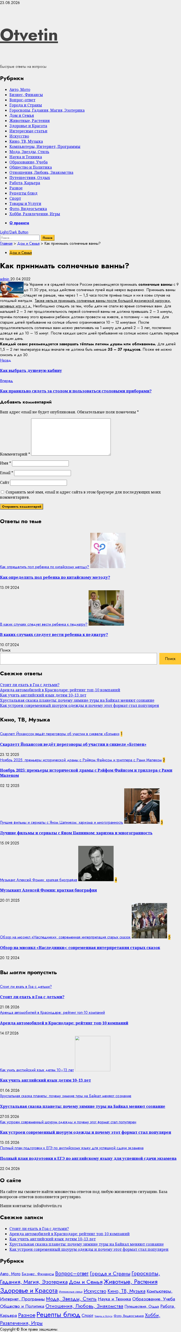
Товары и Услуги (25, 203)
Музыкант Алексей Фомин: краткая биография (38, 880)
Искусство (19, 136)
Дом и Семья (21, 115)
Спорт (15, 198)
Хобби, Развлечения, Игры (34, 213)
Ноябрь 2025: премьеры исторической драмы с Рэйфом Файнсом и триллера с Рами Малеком (81, 760)
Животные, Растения (29, 120)
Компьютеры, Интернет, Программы (44, 146)
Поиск (5, 650)
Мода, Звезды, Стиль (29, 151)
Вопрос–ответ (22, 99)
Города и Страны (25, 105)
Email (6, 472)
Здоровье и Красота (28, 125)
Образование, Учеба (28, 162)
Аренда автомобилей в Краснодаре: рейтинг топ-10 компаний (60, 689)
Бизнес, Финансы (26, 94)
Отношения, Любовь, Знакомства (41, 172)
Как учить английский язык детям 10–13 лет (43, 695)
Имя (5, 463)
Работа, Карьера (24, 182)
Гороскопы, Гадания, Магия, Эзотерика (47, 110)
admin (5, 279)
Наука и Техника (25, 156)
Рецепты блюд (23, 193)
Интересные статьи (28, 131)
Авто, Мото (19, 89)
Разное (16, 188)
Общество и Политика (30, 167)
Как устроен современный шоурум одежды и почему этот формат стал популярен (79, 705)
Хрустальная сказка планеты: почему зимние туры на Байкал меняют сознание (77, 700)
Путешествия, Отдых (29, 177)
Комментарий (15, 454)
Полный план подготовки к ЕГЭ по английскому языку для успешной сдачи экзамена (72, 1148)
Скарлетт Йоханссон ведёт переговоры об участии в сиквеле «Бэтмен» (59, 734)
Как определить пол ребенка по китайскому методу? (44, 567)
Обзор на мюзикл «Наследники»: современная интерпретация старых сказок (65, 937)
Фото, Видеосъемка (28, 208)
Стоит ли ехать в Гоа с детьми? (29, 684)
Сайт (4, 482)
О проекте (19, 223)
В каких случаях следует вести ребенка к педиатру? (43, 624)
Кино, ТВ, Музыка (26, 141)
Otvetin (29, 34)
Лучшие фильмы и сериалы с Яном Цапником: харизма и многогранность (61, 822)
